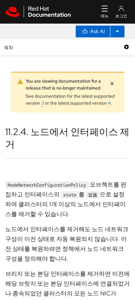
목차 (9, 47)
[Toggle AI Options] (117, 31)
